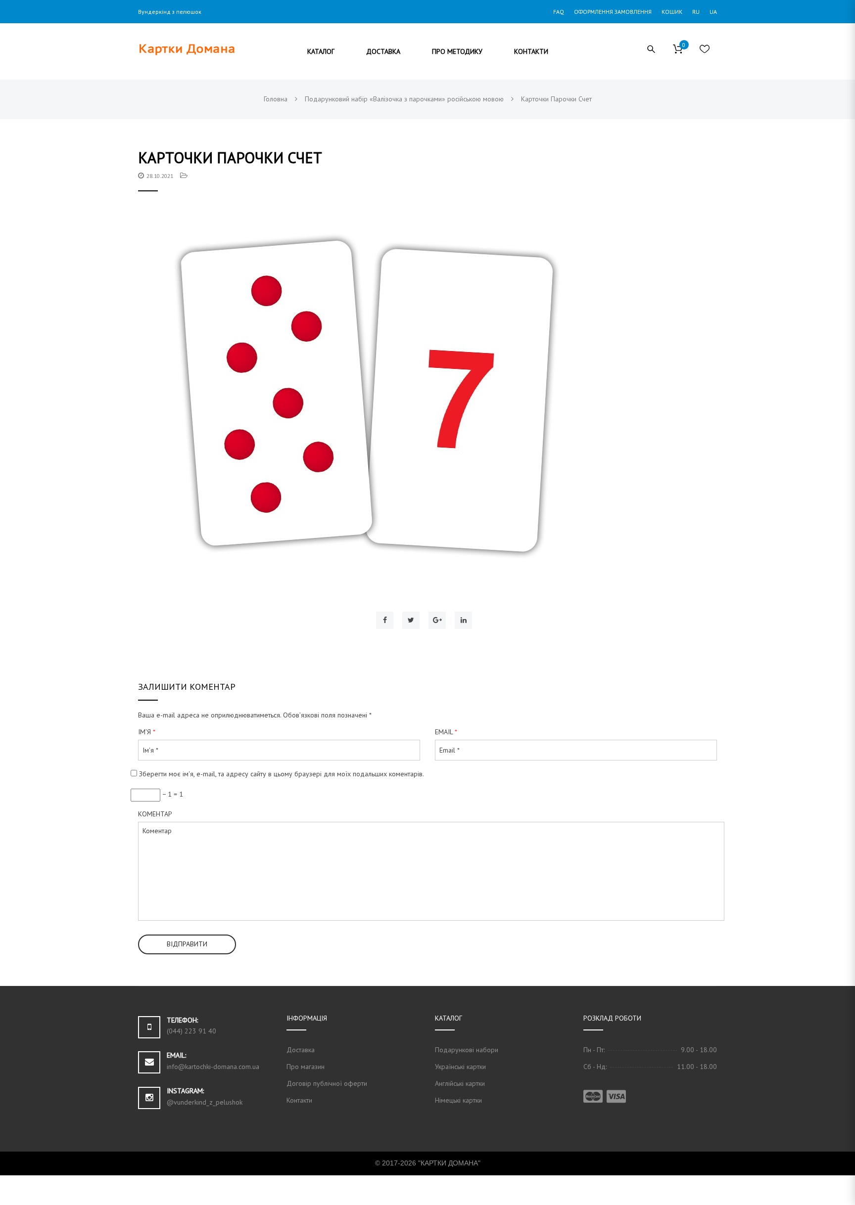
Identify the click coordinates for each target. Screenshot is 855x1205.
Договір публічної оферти (326, 1083)
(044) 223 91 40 (191, 1030)
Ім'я (146, 731)
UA (713, 11)
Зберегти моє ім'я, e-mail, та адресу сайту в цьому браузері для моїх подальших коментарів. (281, 773)
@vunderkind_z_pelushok (204, 1102)
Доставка (300, 1049)
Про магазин (305, 1066)
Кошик (672, 11)
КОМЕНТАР (155, 813)
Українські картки (460, 1066)
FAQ (558, 11)
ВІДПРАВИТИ (187, 943)
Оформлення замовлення (613, 11)
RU (696, 11)
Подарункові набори (466, 1049)
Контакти (299, 1100)
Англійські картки (460, 1083)
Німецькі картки (458, 1100)
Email (446, 731)
